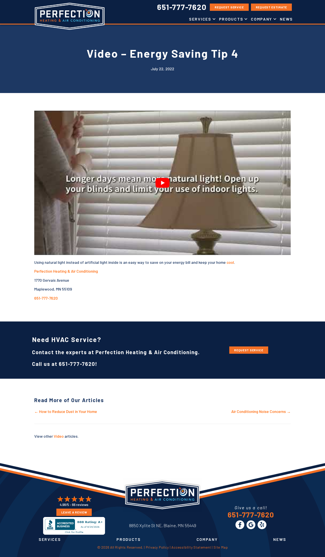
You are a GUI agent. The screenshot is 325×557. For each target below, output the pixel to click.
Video (59, 436)
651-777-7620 (46, 298)
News (286, 19)
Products (231, 19)
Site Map (221, 547)
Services (200, 19)
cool (230, 262)
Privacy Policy (157, 547)
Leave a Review (74, 512)
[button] (214, 19)
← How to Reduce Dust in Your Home (65, 411)
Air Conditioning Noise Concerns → (261, 411)
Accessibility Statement (191, 547)
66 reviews (80, 504)
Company (261, 19)
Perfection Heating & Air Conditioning (66, 271)
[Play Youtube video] (162, 183)
